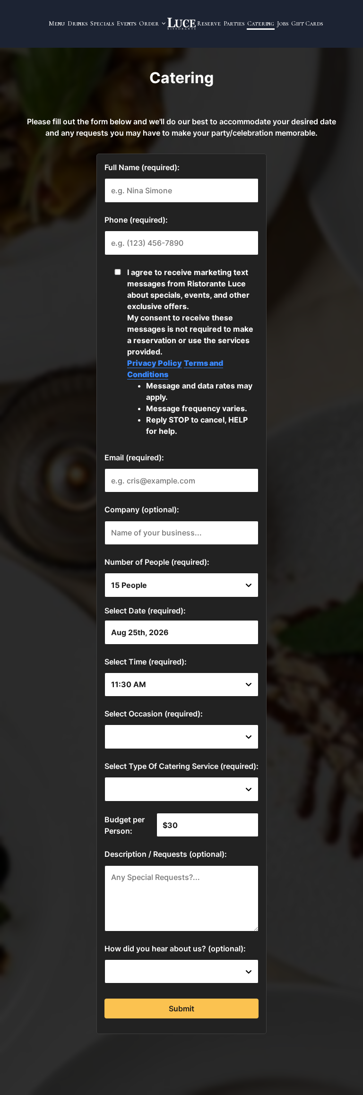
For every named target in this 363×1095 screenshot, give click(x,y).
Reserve (209, 23)
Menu (57, 23)
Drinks (77, 23)
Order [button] (149, 23)
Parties (234, 23)
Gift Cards (307, 23)
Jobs (282, 23)
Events (126, 23)
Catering (260, 23)
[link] (181, 24)
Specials (102, 23)
